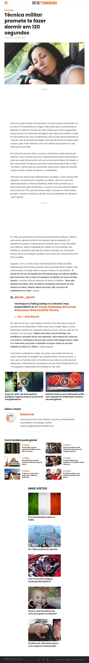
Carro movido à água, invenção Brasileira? (40, 580)
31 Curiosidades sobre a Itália (41, 518)
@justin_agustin (24, 297)
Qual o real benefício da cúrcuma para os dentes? (42, 612)
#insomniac (21, 310)
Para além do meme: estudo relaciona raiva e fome (32, 462)
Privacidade (75, 660)
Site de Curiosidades (15, 659)
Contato (67, 660)
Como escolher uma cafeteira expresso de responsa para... (72, 449)
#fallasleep (55, 307)
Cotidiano (8, 10)
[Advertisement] (44, 106)
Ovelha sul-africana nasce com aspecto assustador (43, 644)
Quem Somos (60, 660)
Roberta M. (21, 38)
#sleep (43, 307)
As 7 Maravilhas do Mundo (43, 549)
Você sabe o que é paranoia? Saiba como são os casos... (31, 449)
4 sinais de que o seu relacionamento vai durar (71, 475)
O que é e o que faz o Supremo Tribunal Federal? (30, 475)
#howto (54, 310)
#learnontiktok (39, 310)
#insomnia (69, 307)
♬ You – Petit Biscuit (26, 316)
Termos (82, 660)
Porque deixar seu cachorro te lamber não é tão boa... (73, 462)
